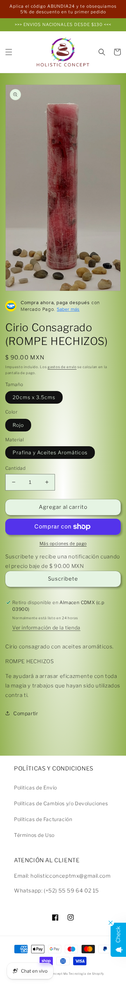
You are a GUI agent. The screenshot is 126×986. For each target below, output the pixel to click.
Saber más (68, 309)
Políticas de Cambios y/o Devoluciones (61, 803)
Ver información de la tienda (46, 627)
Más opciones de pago (63, 543)
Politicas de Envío (35, 787)
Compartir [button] (25, 713)
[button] (8, 52)
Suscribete (63, 579)
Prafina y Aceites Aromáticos (50, 452)
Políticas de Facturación (43, 819)
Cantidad (15, 468)
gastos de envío (62, 367)
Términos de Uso (34, 835)
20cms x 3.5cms (34, 397)
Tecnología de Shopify (86, 973)
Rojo (18, 425)
